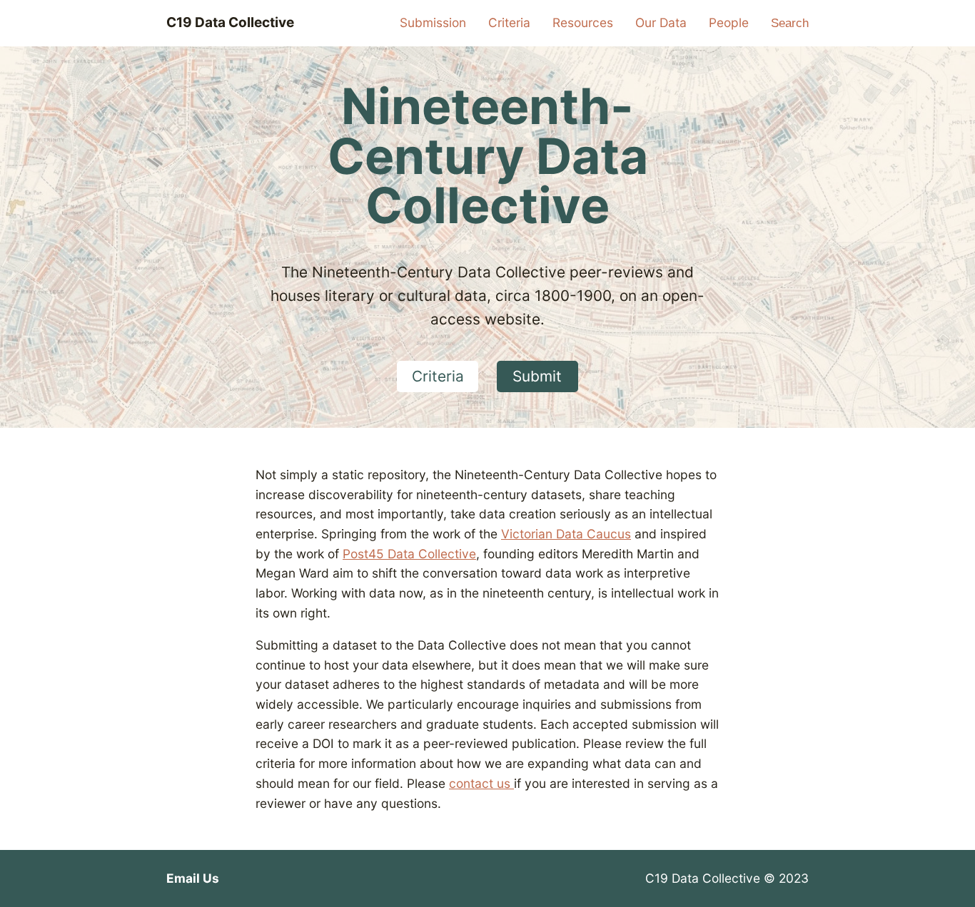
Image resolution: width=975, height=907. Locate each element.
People (729, 22)
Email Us (192, 878)
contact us (481, 783)
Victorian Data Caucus (566, 533)
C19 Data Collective (230, 22)
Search (790, 23)
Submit (537, 376)
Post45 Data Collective (409, 553)
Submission (433, 22)
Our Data (661, 22)
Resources (582, 22)
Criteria (509, 22)
